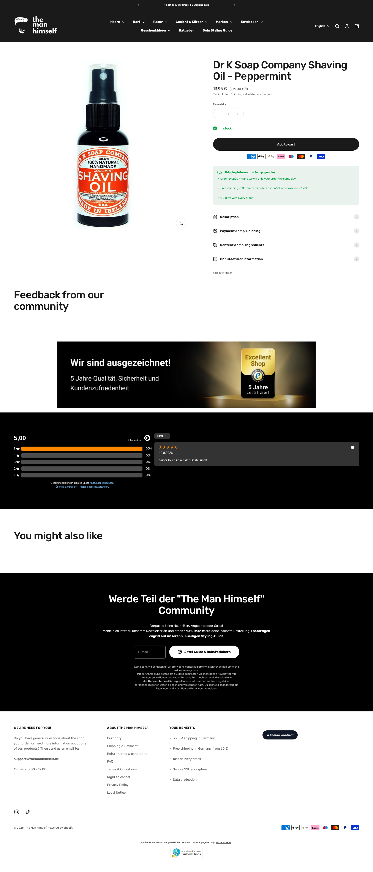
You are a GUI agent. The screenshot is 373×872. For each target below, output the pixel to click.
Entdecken (250, 22)
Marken (222, 22)
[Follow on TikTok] (28, 812)
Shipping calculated (243, 94)
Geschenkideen (153, 30)
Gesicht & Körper (189, 22)
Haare (115, 22)
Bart (136, 22)
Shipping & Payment (122, 746)
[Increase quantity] (237, 114)
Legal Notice (116, 793)
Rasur (158, 22)
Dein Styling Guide (217, 30)
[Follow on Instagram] (17, 812)
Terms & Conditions (122, 769)
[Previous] (138, 5)
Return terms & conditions (127, 754)
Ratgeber (186, 30)
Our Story (114, 738)
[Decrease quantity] (219, 114)
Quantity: (220, 104)
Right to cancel (118, 777)
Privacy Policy (117, 785)
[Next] (234, 5)
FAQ (110, 761)
